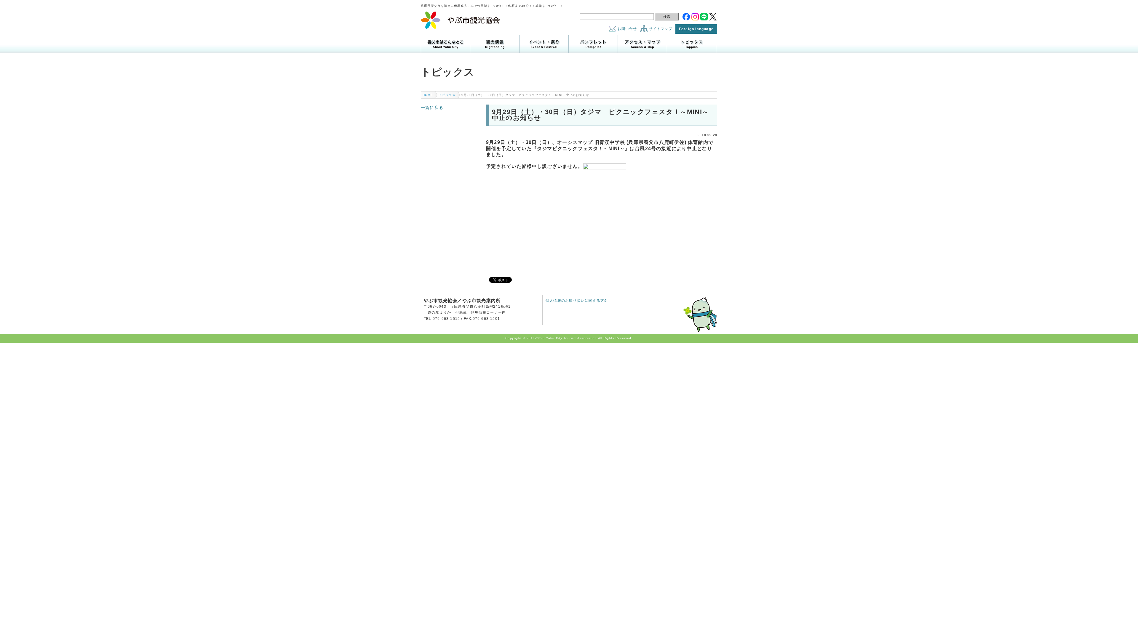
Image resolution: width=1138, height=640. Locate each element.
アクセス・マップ (642, 44)
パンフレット (593, 44)
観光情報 (494, 44)
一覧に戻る (432, 107)
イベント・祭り (544, 44)
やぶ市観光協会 (461, 20)
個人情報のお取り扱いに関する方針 (577, 301)
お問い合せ (627, 29)
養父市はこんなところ (445, 44)
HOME (428, 95)
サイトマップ (660, 29)
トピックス (691, 44)
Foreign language (696, 29)
